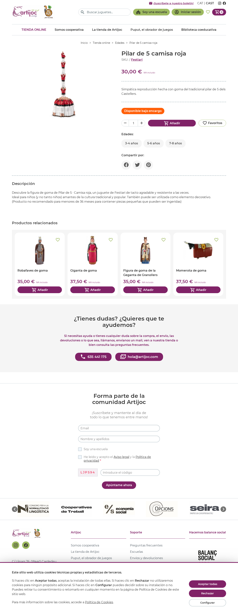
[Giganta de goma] (92, 264)
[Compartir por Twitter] (137, 165)
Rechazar (207, 593)
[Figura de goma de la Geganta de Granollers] (145, 264)
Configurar (207, 602)
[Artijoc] (33, 12)
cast (210, 3)
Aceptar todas (207, 584)
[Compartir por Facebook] (126, 165)
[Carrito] (219, 12)
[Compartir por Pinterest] (148, 165)
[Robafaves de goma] (40, 264)
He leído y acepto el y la (117, 458)
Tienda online (34, 29)
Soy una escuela (96, 449)
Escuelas (136, 552)
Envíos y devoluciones (146, 558)
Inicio (84, 43)
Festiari (137, 59)
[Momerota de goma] (198, 264)
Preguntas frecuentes (146, 545)
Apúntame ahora (119, 485)
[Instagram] (15, 545)
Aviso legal (121, 457)
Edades (119, 43)
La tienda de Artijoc (107, 29)
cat (200, 3)
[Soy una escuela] (151, 12)
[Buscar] (82, 12)
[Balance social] (207, 560)
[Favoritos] (208, 12)
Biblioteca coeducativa (198, 29)
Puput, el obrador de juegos (91, 558)
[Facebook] (26, 545)
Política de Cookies (99, 602)
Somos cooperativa (69, 29)
